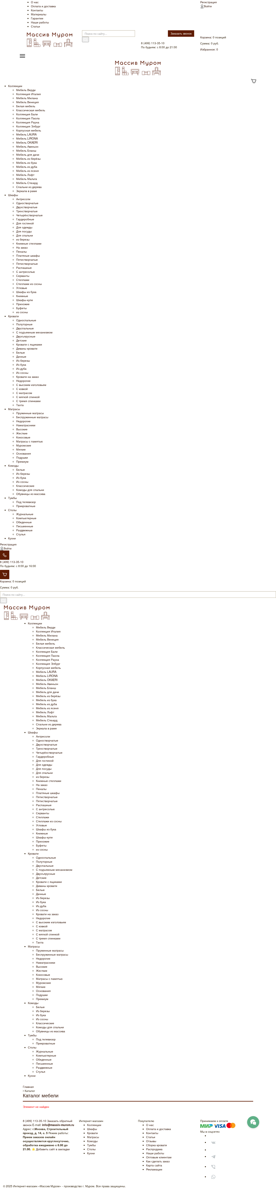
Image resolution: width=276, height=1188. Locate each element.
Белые (20, 352)
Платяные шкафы (28, 255)
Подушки (22, 457)
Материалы (38, 14)
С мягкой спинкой (28, 397)
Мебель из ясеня (27, 171)
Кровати (13, 316)
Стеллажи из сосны (29, 284)
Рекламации (154, 1169)
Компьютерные (26, 518)
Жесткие (21, 433)
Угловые (21, 288)
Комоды (13, 465)
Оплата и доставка (43, 6)
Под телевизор (26, 502)
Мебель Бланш (26, 150)
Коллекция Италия (28, 94)
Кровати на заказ (27, 377)
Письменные (24, 526)
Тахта (20, 405)
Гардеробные (25, 219)
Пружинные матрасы (30, 413)
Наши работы (40, 22)
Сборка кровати (156, 1145)
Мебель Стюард (27, 183)
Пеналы (21, 251)
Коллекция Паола (28, 118)
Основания (23, 453)
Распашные (24, 268)
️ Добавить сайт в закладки (52, 1149)
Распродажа (154, 1149)
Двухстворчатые (26, 207)
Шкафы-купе (24, 300)
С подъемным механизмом (34, 332)
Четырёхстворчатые (29, 215)
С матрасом (24, 393)
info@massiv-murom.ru (58, 1125)
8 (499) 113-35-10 (11, 562)
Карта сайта (154, 1165)
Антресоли (23, 199)
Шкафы (13, 195)
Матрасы (14, 409)
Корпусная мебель (28, 130)
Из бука (21, 364)
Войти (208, 6)
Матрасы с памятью (29, 441)
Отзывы (151, 1141)
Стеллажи (22, 280)
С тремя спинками (28, 401)
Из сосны (22, 373)
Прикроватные (25, 506)
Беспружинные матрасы (32, 417)
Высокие (21, 429)
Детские (21, 340)
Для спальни (24, 235)
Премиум (22, 461)
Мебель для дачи (27, 154)
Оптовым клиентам (159, 1157)
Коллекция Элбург (28, 126)
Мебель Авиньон (27, 146)
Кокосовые (23, 437)
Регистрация (208, 2)
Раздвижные (24, 530)
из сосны (22, 312)
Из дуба (21, 369)
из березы (22, 239)
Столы (12, 510)
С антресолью (25, 272)
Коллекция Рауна (27, 122)
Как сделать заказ (158, 1161)
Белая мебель (25, 106)
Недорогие (23, 381)
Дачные (21, 356)
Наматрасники (25, 425)
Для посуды (24, 231)
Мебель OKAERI (27, 142)
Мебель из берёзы (28, 159)
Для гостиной (25, 223)
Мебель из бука (26, 163)
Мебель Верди (26, 90)
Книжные (22, 296)
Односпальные (26, 320)
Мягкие (21, 449)
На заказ (21, 247)
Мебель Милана (27, 98)
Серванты (22, 276)
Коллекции (15, 86)
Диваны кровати (26, 348)
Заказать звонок (181, 33)
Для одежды (24, 227)
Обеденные (24, 522)
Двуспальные (25, 328)
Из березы (23, 360)
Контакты (37, 10)
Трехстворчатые (27, 211)
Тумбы (12, 498)
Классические (25, 486)
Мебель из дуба (26, 167)
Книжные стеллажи (28, 243)
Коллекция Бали (27, 114)
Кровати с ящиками (29, 344)
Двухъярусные (25, 336)
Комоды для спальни (30, 490)
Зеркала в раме (26, 191)
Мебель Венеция (27, 102)
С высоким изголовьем (31, 385)
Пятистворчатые (27, 259)
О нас (35, 2)
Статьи (35, 26)
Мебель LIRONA (27, 138)
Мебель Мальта (26, 179)
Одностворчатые (27, 203)
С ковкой (22, 389)
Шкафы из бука (26, 292)
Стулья (20, 534)
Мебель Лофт (25, 175)
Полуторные (24, 324)
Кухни (12, 538)
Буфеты (21, 308)
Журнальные (24, 514)
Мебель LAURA (26, 134)
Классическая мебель (30, 110)
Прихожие (22, 304)
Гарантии (37, 18)
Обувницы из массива (30, 494)
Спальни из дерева (29, 187)
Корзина (205, 37)
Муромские (23, 445)
